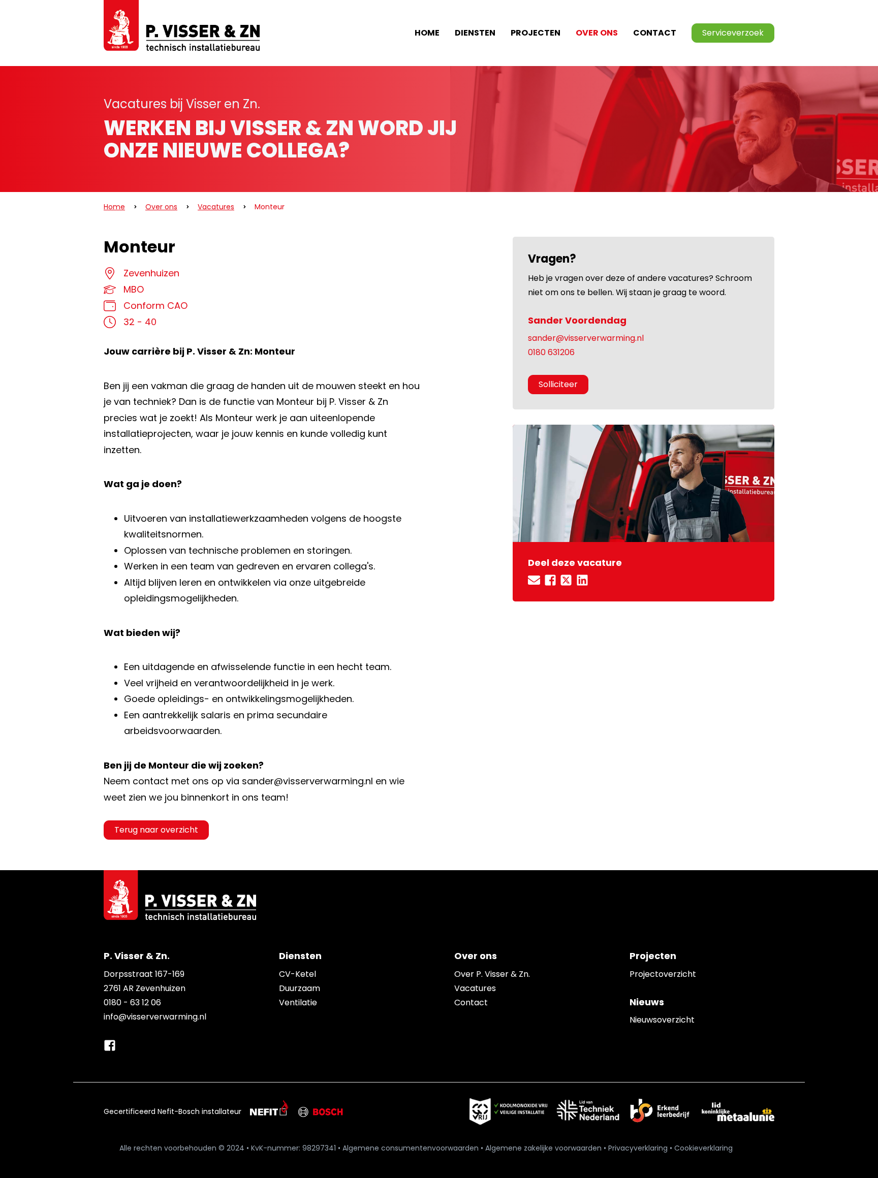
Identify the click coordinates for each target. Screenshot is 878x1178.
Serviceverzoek (733, 33)
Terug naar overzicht (156, 830)
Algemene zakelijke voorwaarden (543, 1148)
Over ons (161, 207)
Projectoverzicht (663, 974)
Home (427, 33)
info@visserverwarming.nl (155, 1017)
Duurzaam (299, 988)
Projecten (535, 33)
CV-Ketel (297, 974)
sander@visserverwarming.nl (586, 338)
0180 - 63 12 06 (132, 1002)
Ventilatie (298, 1002)
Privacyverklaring (638, 1148)
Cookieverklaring (703, 1148)
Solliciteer (558, 384)
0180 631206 (551, 352)
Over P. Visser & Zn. (492, 974)
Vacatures (216, 207)
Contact (654, 33)
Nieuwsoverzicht (662, 1020)
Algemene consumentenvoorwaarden (410, 1148)
